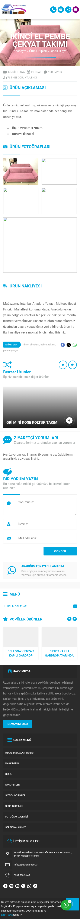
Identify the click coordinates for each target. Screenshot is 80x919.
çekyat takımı (48, 344)
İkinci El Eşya (58, 51)
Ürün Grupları (38, 51)
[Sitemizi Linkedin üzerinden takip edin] (17, 886)
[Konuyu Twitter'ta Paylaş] (69, 345)
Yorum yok (55, 72)
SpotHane (7, 914)
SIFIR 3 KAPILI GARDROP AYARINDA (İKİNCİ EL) (59, 653)
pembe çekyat (10, 350)
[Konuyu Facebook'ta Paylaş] (63, 345)
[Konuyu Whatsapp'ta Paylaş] (75, 345)
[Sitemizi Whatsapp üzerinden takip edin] (29, 886)
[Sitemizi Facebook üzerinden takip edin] (5, 886)
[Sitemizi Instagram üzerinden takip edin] (11, 886)
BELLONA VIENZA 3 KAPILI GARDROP (21, 653)
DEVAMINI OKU (17, 724)
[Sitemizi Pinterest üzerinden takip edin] (23, 886)
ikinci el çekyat (31, 344)
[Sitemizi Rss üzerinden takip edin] (35, 886)
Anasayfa (20, 51)
